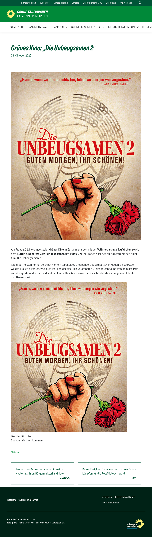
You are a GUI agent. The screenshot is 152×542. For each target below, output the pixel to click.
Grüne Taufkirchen (32, 12)
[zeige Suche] (140, 3)
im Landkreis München (32, 16)
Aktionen (15, 452)
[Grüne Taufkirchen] (11, 13)
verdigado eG (58, 522)
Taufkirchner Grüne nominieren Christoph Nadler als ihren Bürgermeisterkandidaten (43, 473)
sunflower (29, 522)
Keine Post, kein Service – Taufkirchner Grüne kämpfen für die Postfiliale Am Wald (109, 473)
